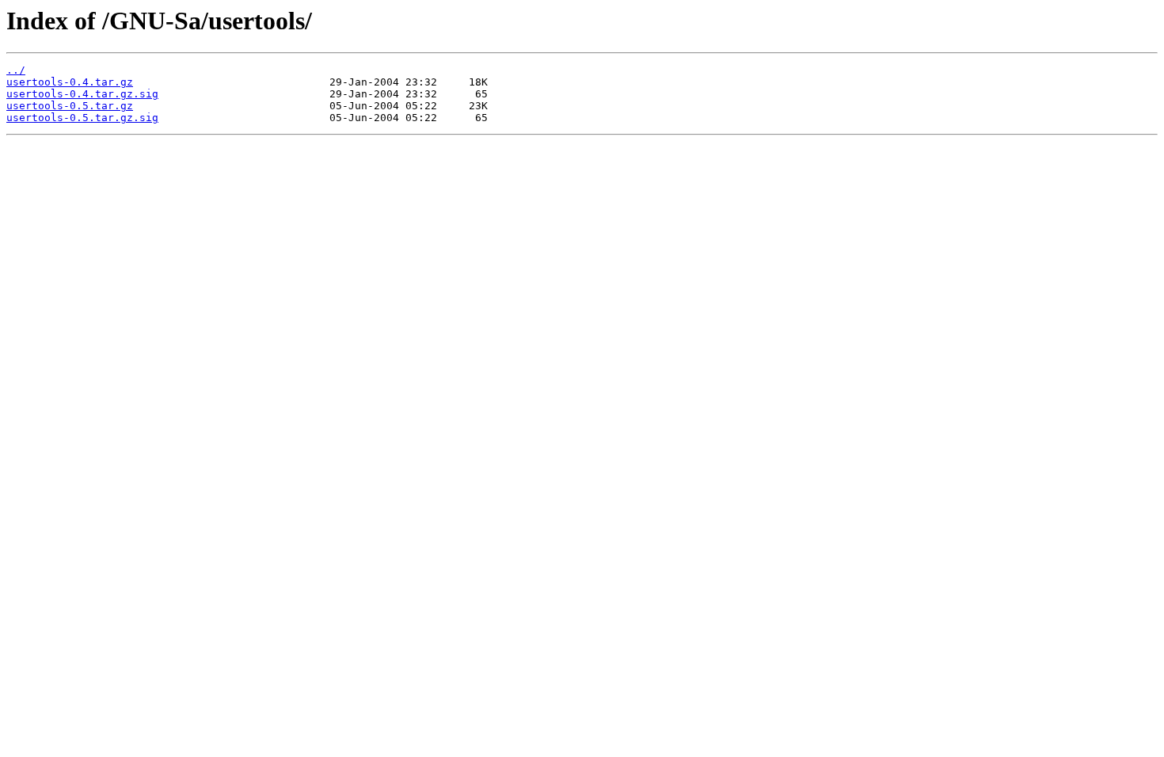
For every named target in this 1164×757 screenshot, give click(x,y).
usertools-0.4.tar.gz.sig (82, 94)
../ (15, 70)
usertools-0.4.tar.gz (69, 82)
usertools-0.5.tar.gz (69, 106)
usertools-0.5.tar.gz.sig (82, 118)
